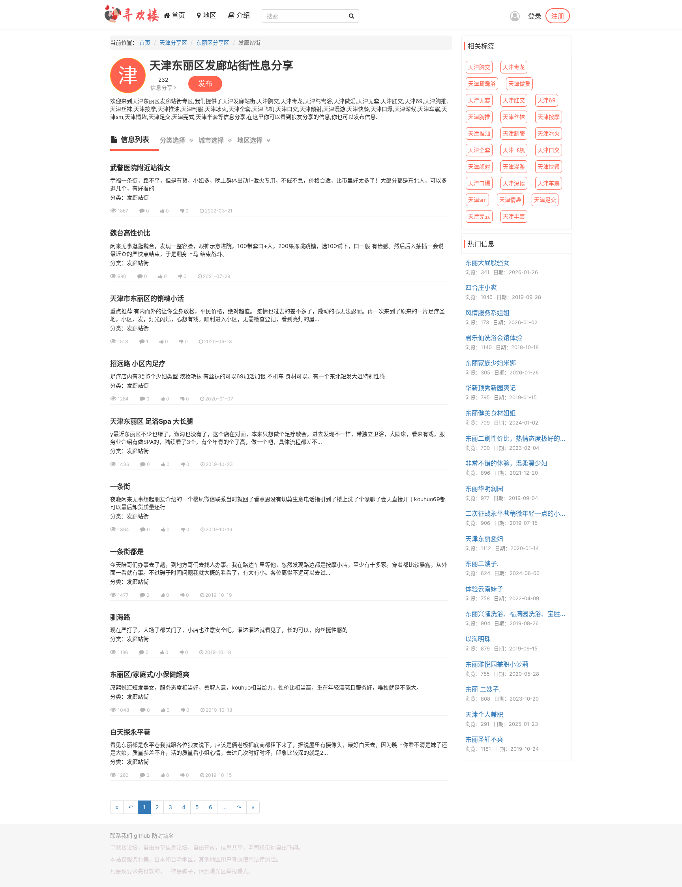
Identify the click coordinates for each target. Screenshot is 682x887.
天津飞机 (514, 150)
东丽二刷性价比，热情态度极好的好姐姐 (517, 438)
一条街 (120, 486)
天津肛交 (514, 100)
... (224, 807)
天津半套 (514, 216)
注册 (557, 16)
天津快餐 (549, 166)
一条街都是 (127, 552)
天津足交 (545, 199)
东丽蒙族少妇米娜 (490, 363)
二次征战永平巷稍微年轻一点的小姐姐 (517, 513)
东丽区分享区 (212, 42)
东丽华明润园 (484, 488)
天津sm (477, 199)
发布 (205, 83)
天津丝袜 (514, 116)
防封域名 (163, 835)
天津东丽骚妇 (484, 539)
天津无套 (479, 100)
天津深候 (514, 183)
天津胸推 (479, 116)
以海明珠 (478, 639)
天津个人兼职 (484, 714)
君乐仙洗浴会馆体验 (493, 338)
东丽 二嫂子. (482, 689)
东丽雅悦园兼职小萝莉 (496, 664)
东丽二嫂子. (481, 564)
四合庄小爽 (481, 287)
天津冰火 (549, 133)
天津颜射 (479, 166)
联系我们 (121, 835)
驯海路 (120, 617)
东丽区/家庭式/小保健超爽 (149, 674)
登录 (534, 16)
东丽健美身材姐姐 (490, 413)
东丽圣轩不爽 (484, 739)
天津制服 (514, 133)
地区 (208, 15)
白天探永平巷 (130, 732)
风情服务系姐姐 (487, 313)
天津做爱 (519, 83)
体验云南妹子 (484, 589)
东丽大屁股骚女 (487, 263)
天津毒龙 (514, 67)
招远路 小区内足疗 (137, 364)
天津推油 (479, 133)
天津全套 (479, 150)
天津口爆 (479, 183)
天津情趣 (510, 199)
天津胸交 (479, 67)
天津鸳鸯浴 (482, 83)
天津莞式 (479, 216)
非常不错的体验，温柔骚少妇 (506, 463)
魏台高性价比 (130, 233)
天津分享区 (173, 42)
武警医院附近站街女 (140, 168)
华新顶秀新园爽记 (490, 388)
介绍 (242, 15)
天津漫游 (514, 166)
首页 (177, 15)
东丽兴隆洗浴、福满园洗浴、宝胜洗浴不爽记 (517, 614)
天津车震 (549, 183)
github (142, 835)
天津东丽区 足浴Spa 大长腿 (151, 421)
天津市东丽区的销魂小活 (147, 299)
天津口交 (549, 150)
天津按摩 (549, 116)
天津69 (547, 100)
